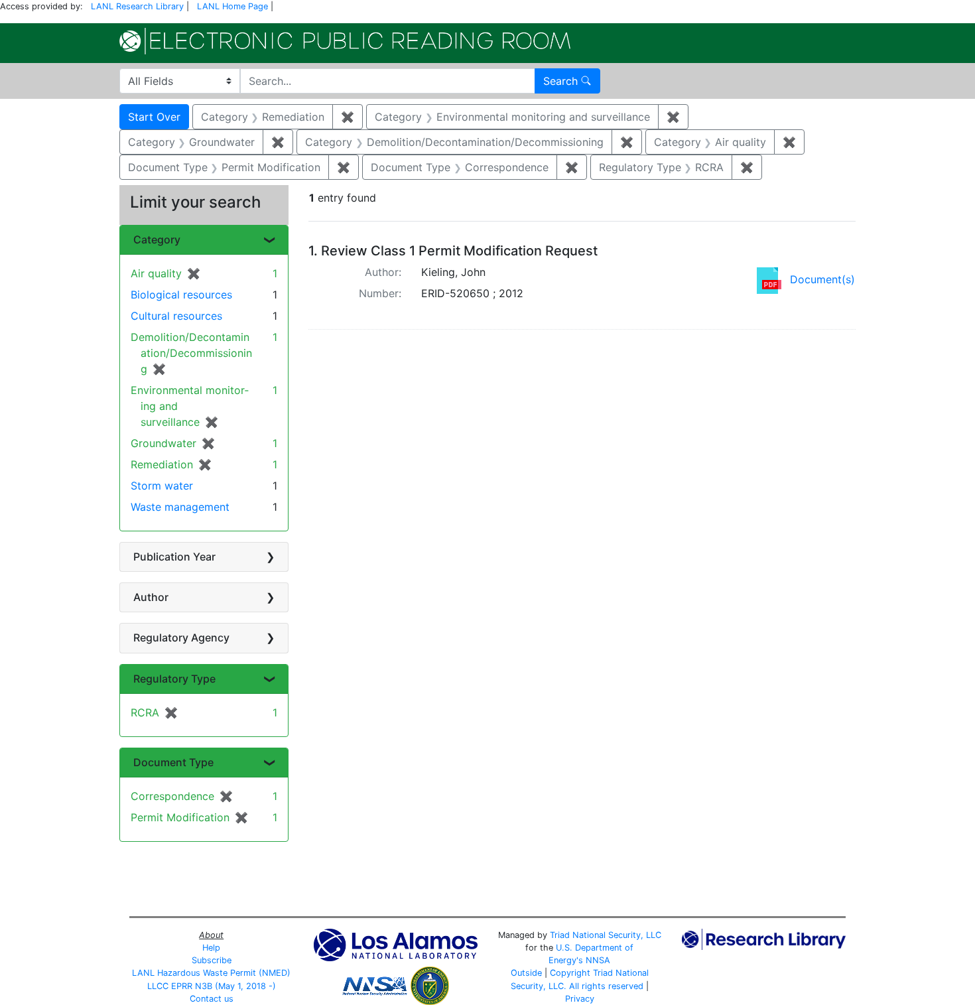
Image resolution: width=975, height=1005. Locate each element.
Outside (526, 973)
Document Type (173, 762)
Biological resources (181, 294)
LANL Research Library (137, 6)
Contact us (211, 999)
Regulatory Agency (181, 637)
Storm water (162, 485)
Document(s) (822, 279)
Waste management (180, 506)
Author (150, 597)
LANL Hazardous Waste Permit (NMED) (211, 973)
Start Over (154, 116)
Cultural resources (176, 315)
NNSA (598, 960)
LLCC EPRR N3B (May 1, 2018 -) (211, 986)
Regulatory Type (174, 678)
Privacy (579, 999)
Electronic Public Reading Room (344, 41)
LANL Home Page (232, 6)
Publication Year (174, 556)
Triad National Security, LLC (605, 935)
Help (211, 948)
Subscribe (211, 960)
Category (156, 239)
